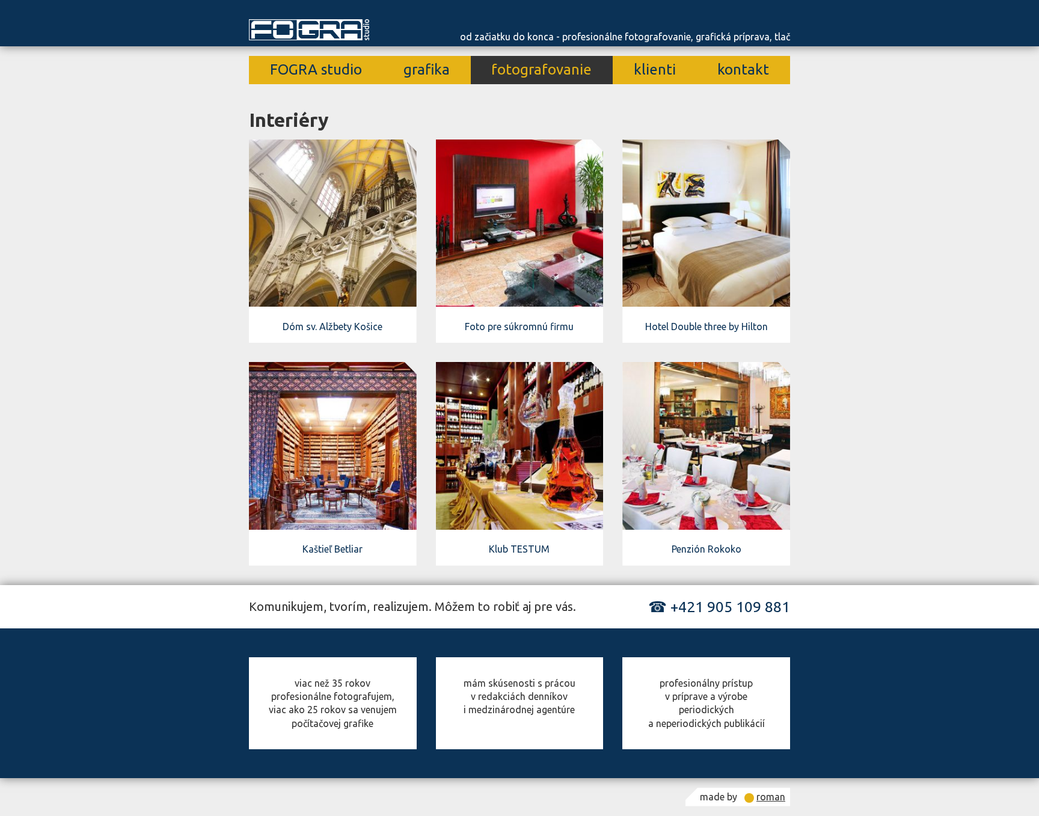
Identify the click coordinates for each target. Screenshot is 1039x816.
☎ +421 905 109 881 (719, 607)
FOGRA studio (316, 69)
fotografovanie (541, 69)
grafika (426, 69)
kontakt (743, 69)
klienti (655, 69)
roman (770, 796)
